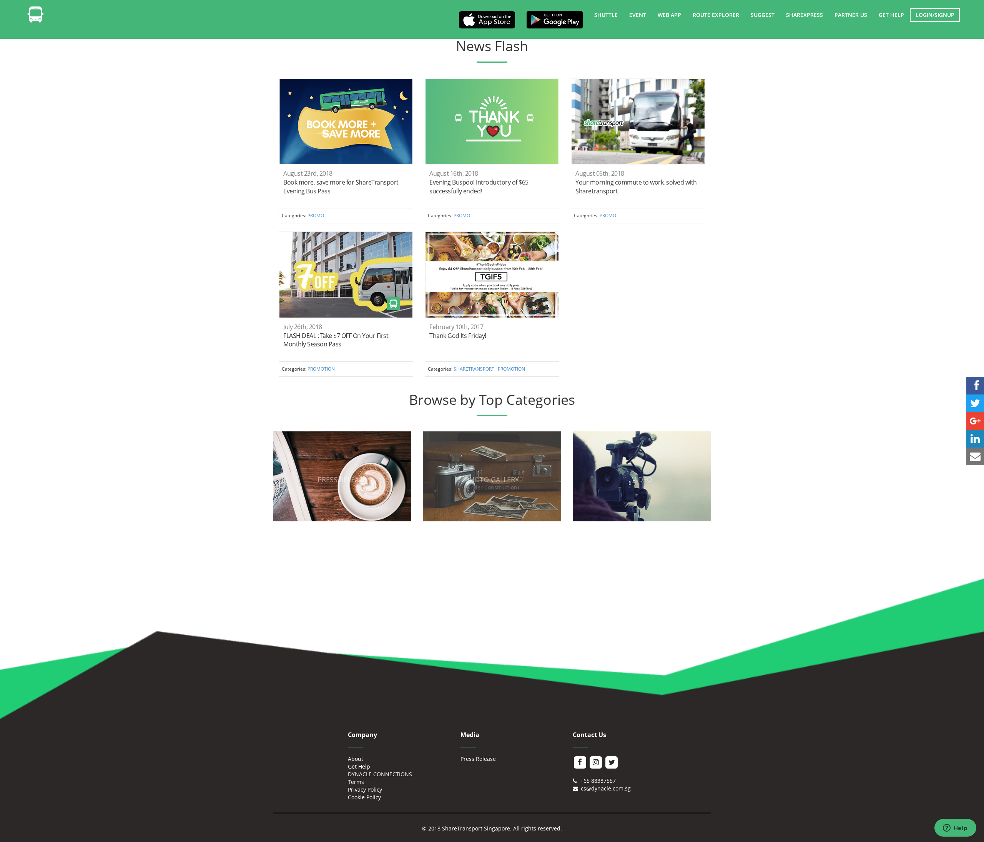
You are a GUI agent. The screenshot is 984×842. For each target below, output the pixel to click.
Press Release (478, 758)
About (355, 758)
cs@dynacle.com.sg (605, 788)
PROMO (316, 215)
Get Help (359, 766)
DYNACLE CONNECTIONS (380, 774)
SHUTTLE (606, 14)
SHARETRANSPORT (474, 369)
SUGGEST (763, 14)
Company (362, 735)
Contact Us (589, 735)
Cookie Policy (364, 797)
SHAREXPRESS (804, 14)
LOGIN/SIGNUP (935, 14)
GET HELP (891, 14)
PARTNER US (850, 14)
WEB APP (669, 14)
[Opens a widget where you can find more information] (955, 828)
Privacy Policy (365, 789)
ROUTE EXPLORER (716, 14)
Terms (356, 781)
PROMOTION (321, 369)
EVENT (637, 14)
